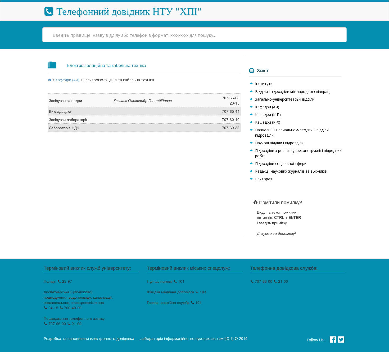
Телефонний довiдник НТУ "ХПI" (128, 11)
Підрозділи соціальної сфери (280, 163)
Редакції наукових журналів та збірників (291, 171)
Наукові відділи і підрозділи (279, 142)
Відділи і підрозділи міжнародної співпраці (292, 91)
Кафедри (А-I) (67, 79)
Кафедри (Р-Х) (267, 122)
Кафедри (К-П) (268, 114)
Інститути (264, 83)
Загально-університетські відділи (284, 99)
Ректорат (263, 178)
